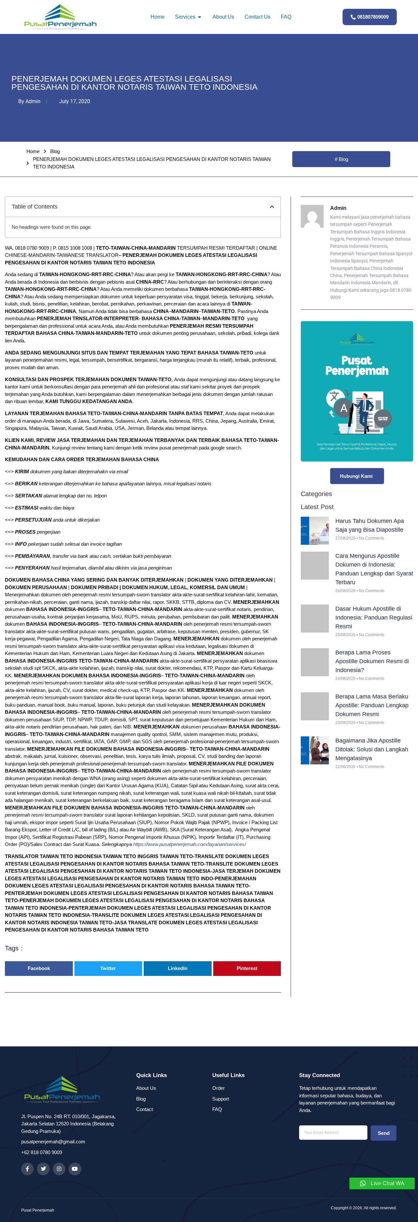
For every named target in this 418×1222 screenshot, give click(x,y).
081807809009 (373, 17)
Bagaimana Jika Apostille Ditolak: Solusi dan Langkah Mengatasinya (371, 749)
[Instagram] (59, 1169)
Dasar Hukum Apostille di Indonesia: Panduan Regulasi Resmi (373, 617)
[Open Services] (199, 17)
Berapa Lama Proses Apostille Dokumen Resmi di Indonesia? (372, 661)
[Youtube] (75, 1169)
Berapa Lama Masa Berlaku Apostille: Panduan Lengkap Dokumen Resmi (372, 705)
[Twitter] (43, 1169)
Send (384, 1133)
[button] (272, 206)
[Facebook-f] (27, 1169)
